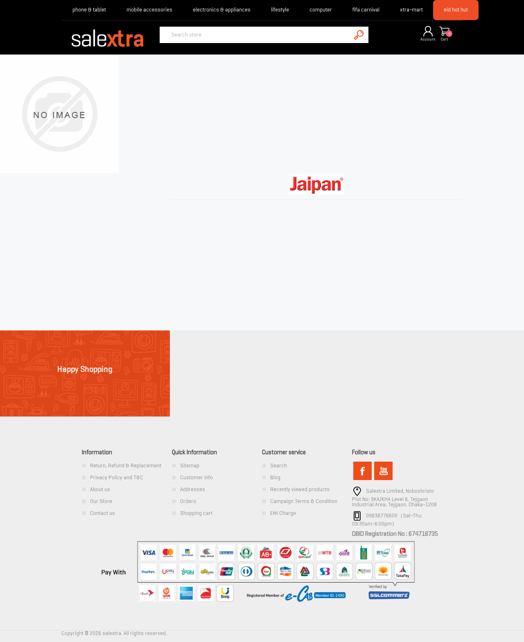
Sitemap (189, 465)
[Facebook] (362, 471)
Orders (188, 501)
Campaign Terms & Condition (303, 501)
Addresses (192, 489)
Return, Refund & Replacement (125, 465)
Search (278, 465)
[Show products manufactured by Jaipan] (59, 171)
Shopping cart (444, 32)
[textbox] (255, 35)
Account (428, 39)
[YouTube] (383, 471)
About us (100, 489)
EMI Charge (283, 513)
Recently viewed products (300, 489)
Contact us (102, 513)
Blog (275, 477)
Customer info (196, 477)
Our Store (101, 501)
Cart (444, 39)
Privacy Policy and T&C (116, 477)
